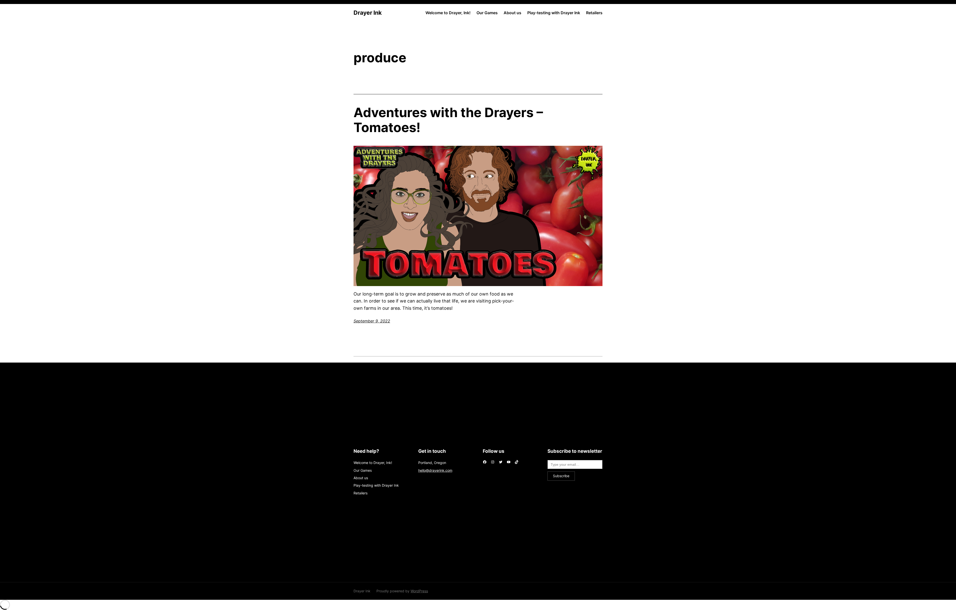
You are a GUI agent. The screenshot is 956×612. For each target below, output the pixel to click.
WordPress (419, 591)
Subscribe (561, 476)
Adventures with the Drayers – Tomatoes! (448, 120)
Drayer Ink (368, 12)
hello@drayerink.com (435, 470)
